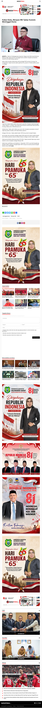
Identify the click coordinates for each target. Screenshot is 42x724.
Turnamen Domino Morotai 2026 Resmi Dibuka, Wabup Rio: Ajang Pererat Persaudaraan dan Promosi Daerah (21, 698)
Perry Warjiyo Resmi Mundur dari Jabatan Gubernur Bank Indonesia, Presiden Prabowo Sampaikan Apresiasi (34, 368)
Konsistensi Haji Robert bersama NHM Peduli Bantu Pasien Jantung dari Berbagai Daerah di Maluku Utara (20, 657)
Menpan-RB (13, 216)
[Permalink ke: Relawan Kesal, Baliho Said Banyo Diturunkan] (34, 302)
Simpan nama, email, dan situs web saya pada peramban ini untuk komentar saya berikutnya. (19, 330)
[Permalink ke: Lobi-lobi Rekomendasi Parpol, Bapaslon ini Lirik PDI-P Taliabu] (8, 302)
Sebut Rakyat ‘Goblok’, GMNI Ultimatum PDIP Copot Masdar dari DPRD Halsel (8, 297)
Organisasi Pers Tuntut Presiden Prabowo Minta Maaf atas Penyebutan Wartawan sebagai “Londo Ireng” (7, 379)
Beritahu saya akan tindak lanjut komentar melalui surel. (14, 333)
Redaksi (14, 706)
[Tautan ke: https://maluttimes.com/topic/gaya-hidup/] (39, 638)
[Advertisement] (21, 348)
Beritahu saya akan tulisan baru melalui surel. (12, 335)
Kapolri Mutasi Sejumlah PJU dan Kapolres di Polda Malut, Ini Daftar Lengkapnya (33, 379)
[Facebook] (18, 223)
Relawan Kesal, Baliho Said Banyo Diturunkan (33, 308)
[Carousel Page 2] (19, 633)
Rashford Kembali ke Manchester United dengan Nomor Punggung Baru (16, 690)
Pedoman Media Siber (20, 706)
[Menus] (2, 1)
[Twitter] (20, 223)
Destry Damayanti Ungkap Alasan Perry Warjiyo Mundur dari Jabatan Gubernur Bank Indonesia (8, 368)
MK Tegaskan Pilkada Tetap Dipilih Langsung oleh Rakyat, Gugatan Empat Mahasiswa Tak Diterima (21, 379)
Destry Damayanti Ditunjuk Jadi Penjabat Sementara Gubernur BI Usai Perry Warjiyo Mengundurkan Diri (21, 368)
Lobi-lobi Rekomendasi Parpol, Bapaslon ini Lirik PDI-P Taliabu (7, 308)
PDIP (18, 216)
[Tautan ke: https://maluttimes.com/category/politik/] (39, 610)
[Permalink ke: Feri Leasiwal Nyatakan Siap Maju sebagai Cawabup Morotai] (21, 302)
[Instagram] (22, 223)
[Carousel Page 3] (21, 633)
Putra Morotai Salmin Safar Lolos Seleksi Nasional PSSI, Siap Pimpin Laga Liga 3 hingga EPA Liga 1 (21, 695)
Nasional (3, 24)
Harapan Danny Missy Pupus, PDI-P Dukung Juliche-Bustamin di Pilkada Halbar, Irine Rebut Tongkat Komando (21, 297)
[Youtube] (24, 223)
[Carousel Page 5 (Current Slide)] (23, 633)
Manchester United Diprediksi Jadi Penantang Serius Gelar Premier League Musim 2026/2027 (19, 688)
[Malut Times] (21, 1)
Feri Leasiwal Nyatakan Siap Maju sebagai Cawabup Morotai (20, 308)
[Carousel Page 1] (18, 633)
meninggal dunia (6, 216)
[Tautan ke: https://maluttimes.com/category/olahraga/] (39, 663)
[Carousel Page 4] (22, 633)
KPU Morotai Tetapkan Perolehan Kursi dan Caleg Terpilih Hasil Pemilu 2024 (33, 297)
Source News (19, 218)
